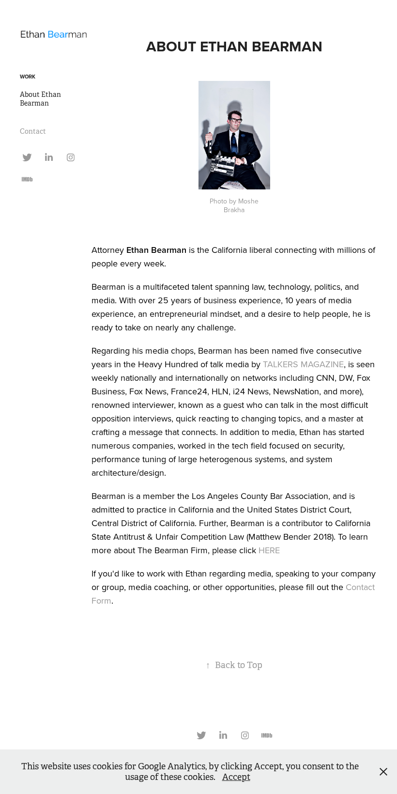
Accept (236, 777)
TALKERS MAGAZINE (303, 364)
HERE (269, 550)
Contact (33, 131)
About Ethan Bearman (40, 99)
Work (27, 76)
